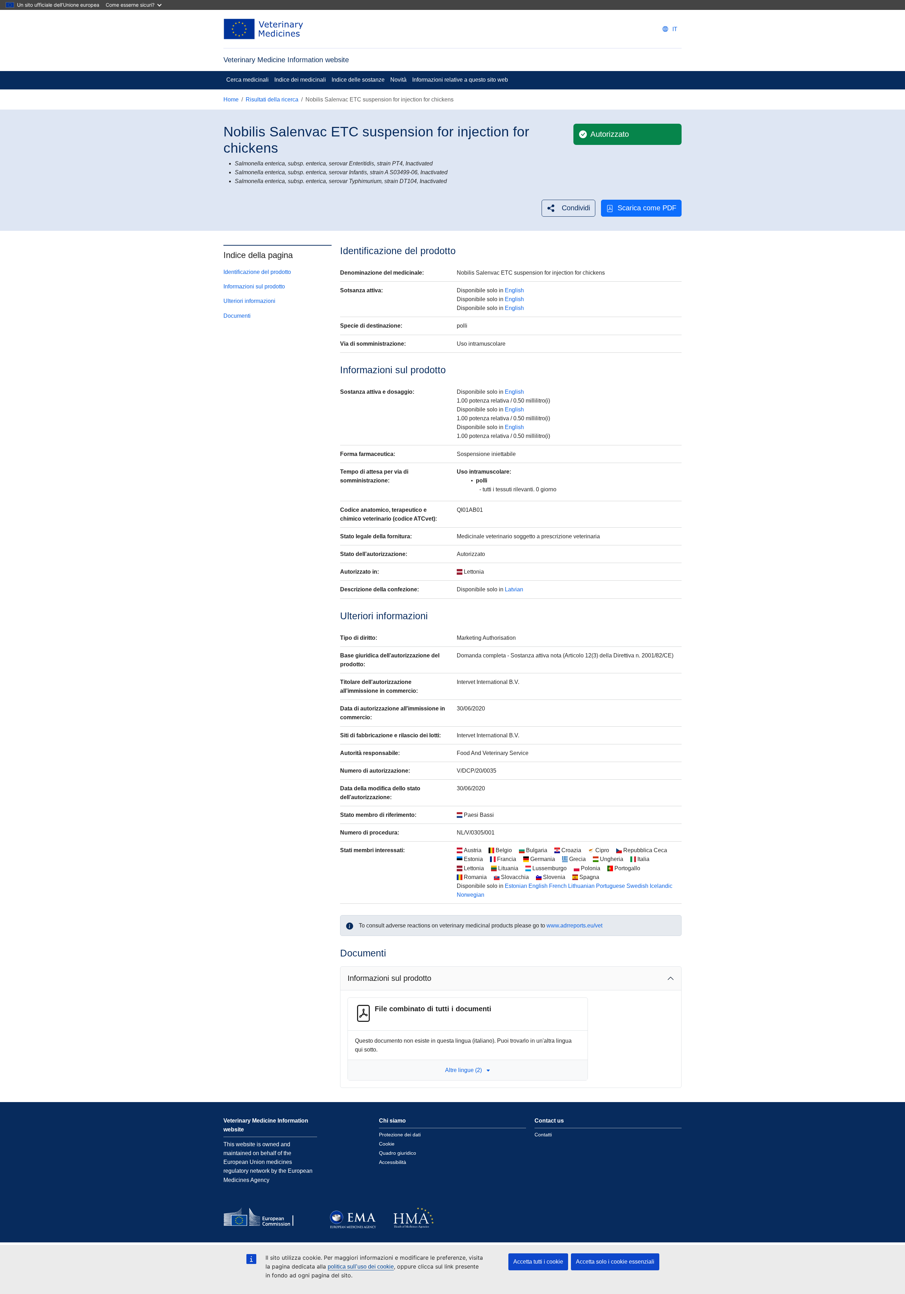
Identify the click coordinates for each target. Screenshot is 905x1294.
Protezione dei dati (400, 1134)
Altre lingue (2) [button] (463, 1070)
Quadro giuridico (397, 1153)
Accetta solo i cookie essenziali (615, 1262)
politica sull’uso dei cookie (361, 1267)
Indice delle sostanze (358, 80)
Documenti (237, 315)
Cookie (387, 1144)
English (514, 290)
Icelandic (661, 886)
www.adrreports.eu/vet (574, 926)
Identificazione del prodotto (257, 272)
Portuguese (610, 886)
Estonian (516, 886)
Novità (398, 80)
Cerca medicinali (247, 80)
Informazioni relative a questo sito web (460, 80)
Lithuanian (581, 886)
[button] (568, 208)
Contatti (543, 1134)
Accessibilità (392, 1162)
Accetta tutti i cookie (538, 1262)
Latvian (514, 589)
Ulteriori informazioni (249, 301)
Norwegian (470, 895)
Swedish (637, 886)
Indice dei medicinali (300, 80)
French (558, 886)
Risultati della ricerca (272, 99)
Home (231, 99)
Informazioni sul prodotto (254, 286)
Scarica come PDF (647, 208)
